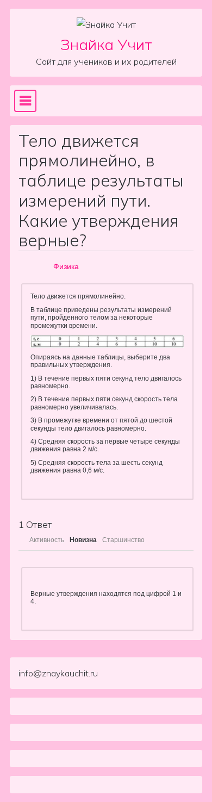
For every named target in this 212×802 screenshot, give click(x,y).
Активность (46, 540)
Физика (66, 266)
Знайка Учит (106, 44)
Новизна (83, 540)
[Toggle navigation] (25, 100)
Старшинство (123, 540)
